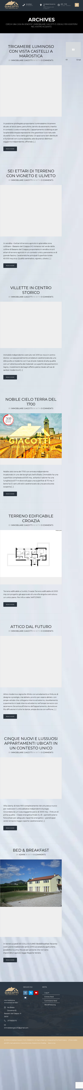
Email (79, 60)
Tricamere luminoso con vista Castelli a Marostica (31, 51)
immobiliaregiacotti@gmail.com (16, 1026)
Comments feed (50, 999)
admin (22, 853)
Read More (10, 149)
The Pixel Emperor (61, 1038)
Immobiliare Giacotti (22, 60)
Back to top (51, 1041)
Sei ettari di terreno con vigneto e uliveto (31, 173)
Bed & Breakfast (31, 848)
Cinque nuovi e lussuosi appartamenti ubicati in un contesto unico (31, 734)
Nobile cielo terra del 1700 (30, 407)
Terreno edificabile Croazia (31, 517)
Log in (46, 991)
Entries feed (49, 995)
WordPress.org (50, 1003)
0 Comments (47, 60)
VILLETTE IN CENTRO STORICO (30, 290)
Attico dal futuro (30, 617)
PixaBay (43, 1041)
